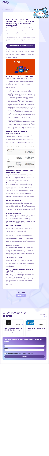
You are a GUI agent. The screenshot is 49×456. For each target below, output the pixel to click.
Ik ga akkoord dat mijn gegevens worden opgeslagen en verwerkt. (19, 353)
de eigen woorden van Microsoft (13, 27)
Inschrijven (24, 356)
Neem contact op (20, 295)
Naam (5, 344)
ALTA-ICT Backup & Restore (15, 277)
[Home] (6, 2)
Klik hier (14, 127)
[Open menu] (45, 2)
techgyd (10, 284)
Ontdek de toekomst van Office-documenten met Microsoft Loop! (21, 46)
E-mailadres (7, 348)
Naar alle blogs (43, 314)
